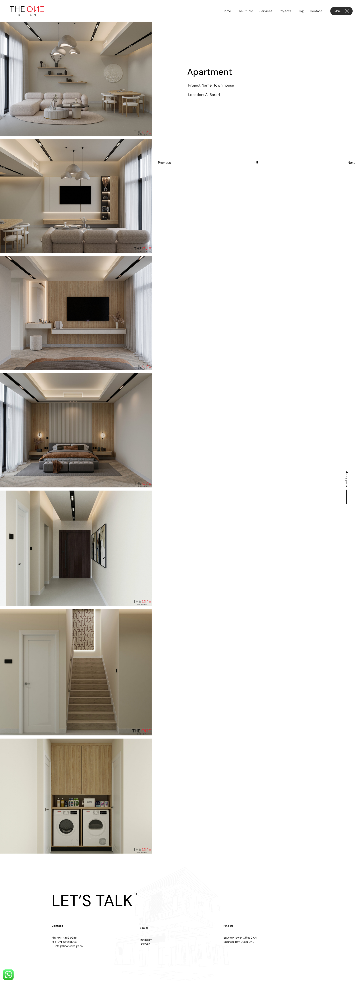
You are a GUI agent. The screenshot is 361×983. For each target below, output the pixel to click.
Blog (300, 11)
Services (265, 11)
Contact (316, 11)
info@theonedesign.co (69, 946)
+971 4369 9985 (67, 937)
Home (226, 11)
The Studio (245, 11)
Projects (285, 11)
